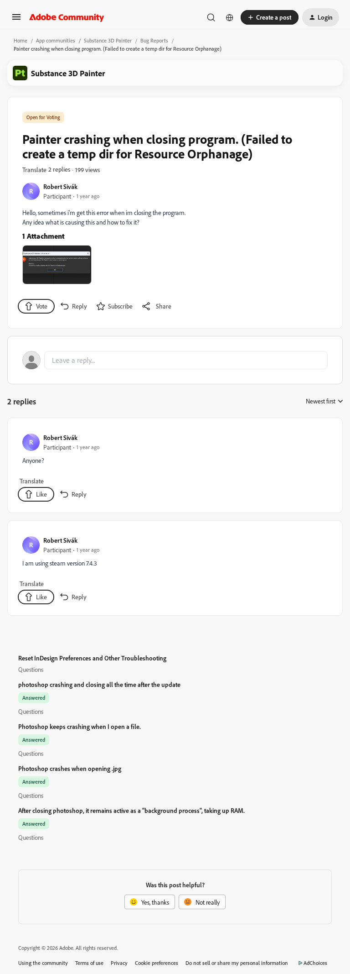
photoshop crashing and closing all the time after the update (99, 684)
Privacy (119, 962)
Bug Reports (154, 40)
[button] (16, 20)
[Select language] (229, 17)
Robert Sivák (60, 186)
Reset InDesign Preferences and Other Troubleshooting (92, 658)
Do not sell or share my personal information (236, 962)
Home (20, 40)
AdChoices (315, 962)
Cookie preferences (156, 962)
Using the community (43, 962)
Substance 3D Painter (108, 40)
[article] (174, 467)
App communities (55, 40)
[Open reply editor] (175, 360)
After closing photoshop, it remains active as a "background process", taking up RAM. (131, 810)
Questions (30, 669)
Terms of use (89, 962)
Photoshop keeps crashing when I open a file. (79, 726)
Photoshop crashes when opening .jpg (69, 768)
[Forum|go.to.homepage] (66, 17)
